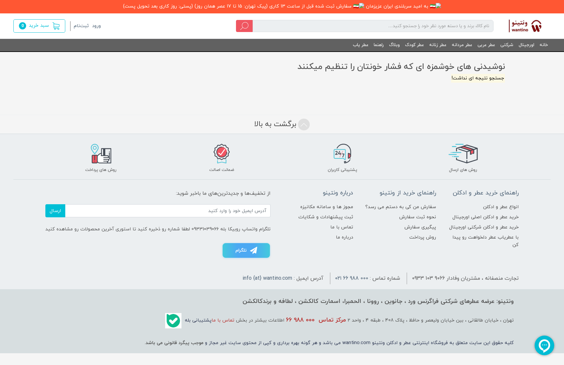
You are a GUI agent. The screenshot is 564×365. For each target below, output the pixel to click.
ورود (96, 26)
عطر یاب (360, 45)
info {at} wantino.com (267, 278)
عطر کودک (414, 45)
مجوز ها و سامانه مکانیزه (326, 207)
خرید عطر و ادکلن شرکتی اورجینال (484, 227)
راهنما (379, 45)
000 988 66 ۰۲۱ (351, 278)
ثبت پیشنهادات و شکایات (325, 217)
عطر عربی (486, 45)
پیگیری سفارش (420, 227)
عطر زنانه (437, 45)
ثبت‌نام (81, 26)
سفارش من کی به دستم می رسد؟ (400, 207)
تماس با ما (341, 227)
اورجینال (526, 45)
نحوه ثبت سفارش (417, 217)
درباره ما (344, 237)
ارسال (55, 210)
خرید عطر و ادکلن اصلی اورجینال (485, 217)
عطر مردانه (462, 45)
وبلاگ (394, 45)
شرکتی (506, 45)
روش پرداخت (422, 237)
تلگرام (241, 250)
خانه (544, 45)
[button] (39, 26)
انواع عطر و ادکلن (501, 207)
